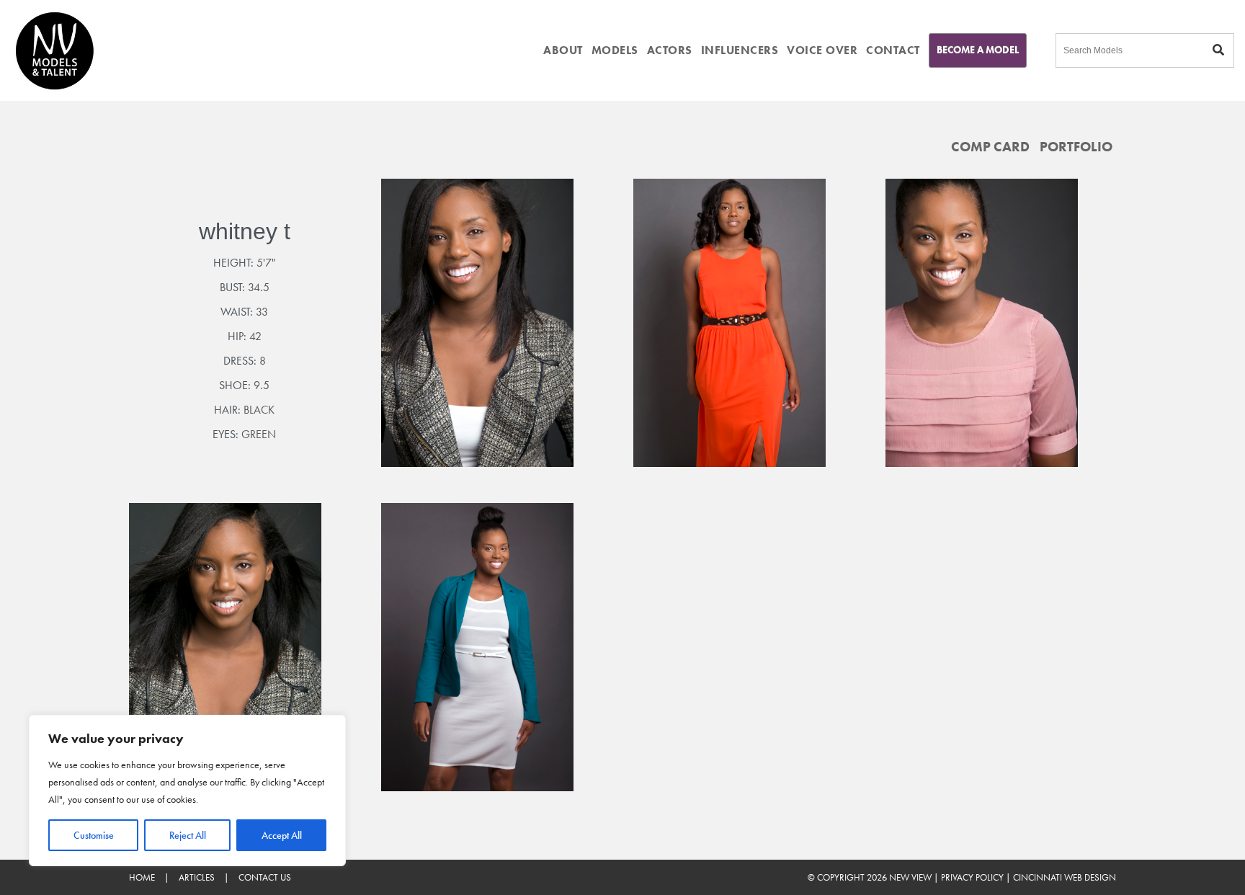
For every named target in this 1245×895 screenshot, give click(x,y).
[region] (187, 790)
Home (142, 877)
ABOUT (563, 50)
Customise (93, 835)
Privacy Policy (972, 877)
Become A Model (978, 49)
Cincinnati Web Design (1064, 877)
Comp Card (990, 147)
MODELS (615, 50)
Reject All (187, 835)
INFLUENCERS (740, 50)
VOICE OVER (822, 50)
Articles (197, 877)
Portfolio (1076, 147)
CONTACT (893, 50)
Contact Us (264, 877)
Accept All (282, 835)
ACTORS (669, 50)
